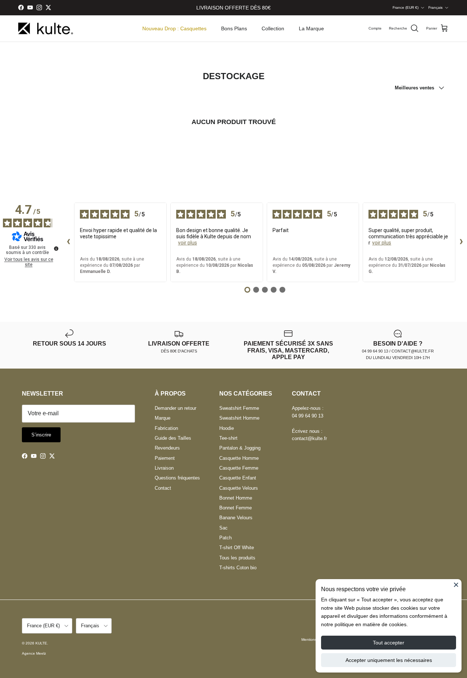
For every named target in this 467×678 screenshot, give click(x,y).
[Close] (456, 584)
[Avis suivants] (461, 242)
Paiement (165, 458)
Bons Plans (234, 28)
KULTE (41, 643)
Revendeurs (167, 448)
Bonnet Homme (235, 498)
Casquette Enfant (237, 478)
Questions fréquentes (177, 478)
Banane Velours (235, 517)
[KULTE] (45, 29)
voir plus (187, 243)
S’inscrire (41, 435)
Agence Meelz (34, 653)
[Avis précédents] (68, 242)
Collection (273, 28)
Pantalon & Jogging (239, 448)
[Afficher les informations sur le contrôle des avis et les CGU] (56, 248)
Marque (162, 418)
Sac (223, 528)
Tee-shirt (228, 438)
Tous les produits (237, 557)
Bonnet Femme (235, 508)
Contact (163, 488)
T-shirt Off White (236, 547)
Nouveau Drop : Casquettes (174, 28)
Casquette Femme (238, 468)
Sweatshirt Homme (239, 418)
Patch (225, 537)
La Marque (311, 28)
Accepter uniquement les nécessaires (389, 660)
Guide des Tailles (173, 438)
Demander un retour (175, 408)
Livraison (164, 468)
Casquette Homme (239, 458)
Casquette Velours (238, 488)
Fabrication (166, 428)
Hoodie (226, 428)
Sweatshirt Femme (239, 408)
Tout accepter (388, 643)
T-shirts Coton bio (237, 567)
